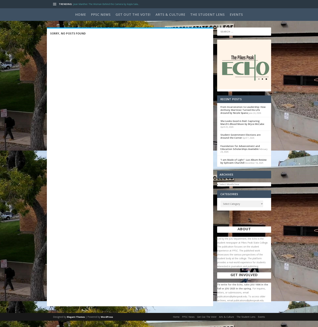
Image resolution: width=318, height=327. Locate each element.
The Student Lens (207, 14)
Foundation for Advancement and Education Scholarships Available (240, 147)
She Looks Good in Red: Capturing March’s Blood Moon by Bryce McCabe (242, 122)
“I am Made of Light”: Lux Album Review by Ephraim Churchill (243, 161)
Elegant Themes (76, 316)
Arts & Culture (170, 14)
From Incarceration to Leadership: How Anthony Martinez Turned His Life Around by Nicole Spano (242, 109)
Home (80, 14)
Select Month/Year (229, 184)
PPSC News (101, 14)
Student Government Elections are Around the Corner (240, 136)
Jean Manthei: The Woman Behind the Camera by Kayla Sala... (106, 4)
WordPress (107, 316)
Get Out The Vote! (133, 14)
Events (236, 14)
